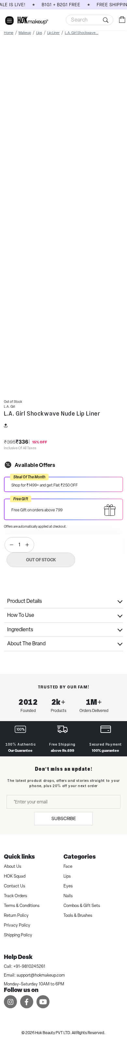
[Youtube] (42, 1001)
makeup (25, 32)
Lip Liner (53, 32)
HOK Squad (14, 876)
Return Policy (16, 915)
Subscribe (63, 818)
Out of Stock (41, 560)
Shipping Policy (18, 935)
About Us (12, 866)
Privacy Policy (17, 925)
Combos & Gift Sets (82, 905)
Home (8, 32)
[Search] (90, 20)
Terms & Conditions (21, 905)
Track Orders (15, 896)
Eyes (68, 886)
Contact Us (14, 886)
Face (68, 866)
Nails (68, 896)
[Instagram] (10, 1001)
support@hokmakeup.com (41, 975)
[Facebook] (26, 1001)
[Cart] (122, 19)
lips (39, 32)
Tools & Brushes (78, 915)
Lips (67, 876)
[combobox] (89, 20)
